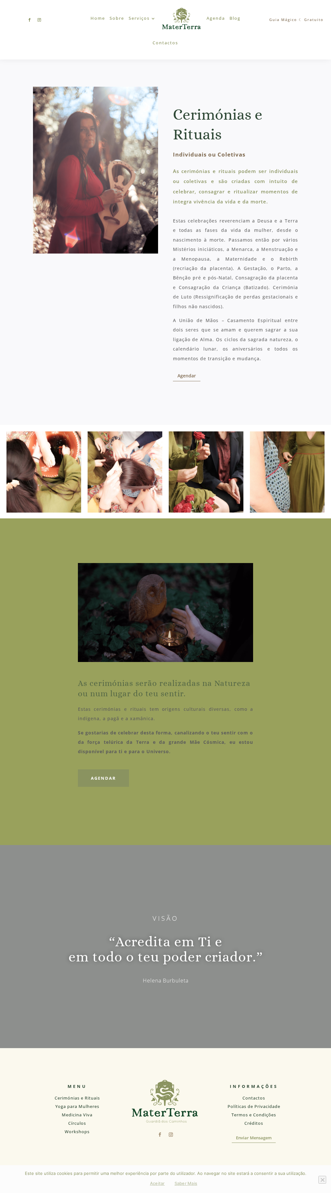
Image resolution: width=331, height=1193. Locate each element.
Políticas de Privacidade (254, 1106)
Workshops (77, 1131)
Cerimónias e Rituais (77, 1098)
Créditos (253, 1123)
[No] (322, 1180)
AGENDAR (103, 778)
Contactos (165, 43)
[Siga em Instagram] (39, 20)
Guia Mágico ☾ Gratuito (296, 19)
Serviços (139, 18)
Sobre (117, 18)
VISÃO (165, 918)
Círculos (77, 1123)
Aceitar (157, 1183)
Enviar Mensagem (254, 1138)
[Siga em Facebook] (29, 20)
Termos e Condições (253, 1115)
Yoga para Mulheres (77, 1106)
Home (98, 18)
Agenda (216, 18)
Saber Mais (186, 1183)
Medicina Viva (77, 1115)
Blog (235, 18)
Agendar (186, 376)
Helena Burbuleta (165, 980)
